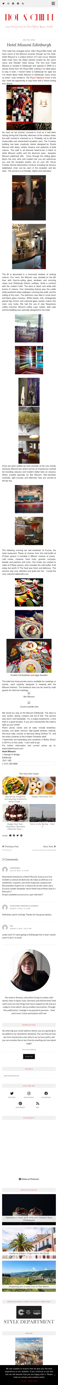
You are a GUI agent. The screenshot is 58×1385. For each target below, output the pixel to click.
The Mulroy (10, 848)
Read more (33, 1381)
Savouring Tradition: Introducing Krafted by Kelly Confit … (16, 799)
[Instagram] (8, 3)
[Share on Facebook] (14, 835)
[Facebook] (18, 3)
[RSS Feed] (23, 3)
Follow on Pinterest (30, 1179)
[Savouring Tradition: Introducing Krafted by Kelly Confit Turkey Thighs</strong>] (15, 786)
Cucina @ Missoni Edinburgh (44, 848)
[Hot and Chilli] (29, 21)
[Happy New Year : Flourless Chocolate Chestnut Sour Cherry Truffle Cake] (15, 813)
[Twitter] (4, 3)
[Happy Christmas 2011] (42, 786)
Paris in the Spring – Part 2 (42, 825)
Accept (24, 1381)
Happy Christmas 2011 (42, 796)
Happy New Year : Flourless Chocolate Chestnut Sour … (15, 826)
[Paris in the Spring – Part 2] (42, 813)
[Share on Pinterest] (21, 835)
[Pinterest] (13, 3)
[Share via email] (10, 835)
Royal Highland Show (40, 77)
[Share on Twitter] (18, 835)
